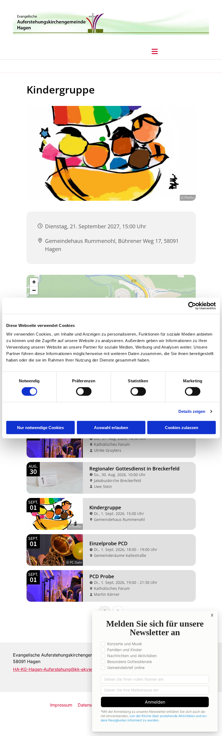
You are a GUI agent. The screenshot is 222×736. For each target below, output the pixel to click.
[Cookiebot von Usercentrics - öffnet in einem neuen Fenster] (192, 306)
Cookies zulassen (181, 427)
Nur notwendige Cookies (40, 427)
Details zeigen (191, 411)
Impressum (61, 705)
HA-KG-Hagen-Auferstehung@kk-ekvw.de (55, 669)
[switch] (84, 391)
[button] (155, 51)
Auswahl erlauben (111, 427)
